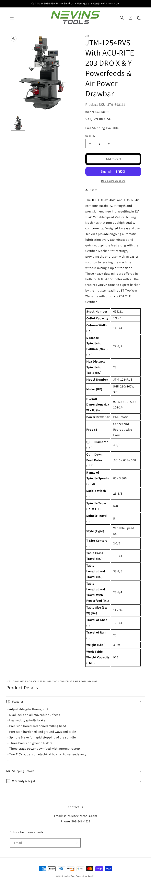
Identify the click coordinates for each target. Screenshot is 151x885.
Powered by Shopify (85, 876)
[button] (11, 17)
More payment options (113, 180)
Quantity (90, 136)
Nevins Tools (69, 876)
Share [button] (93, 190)
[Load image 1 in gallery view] (18, 123)
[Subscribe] (76, 843)
